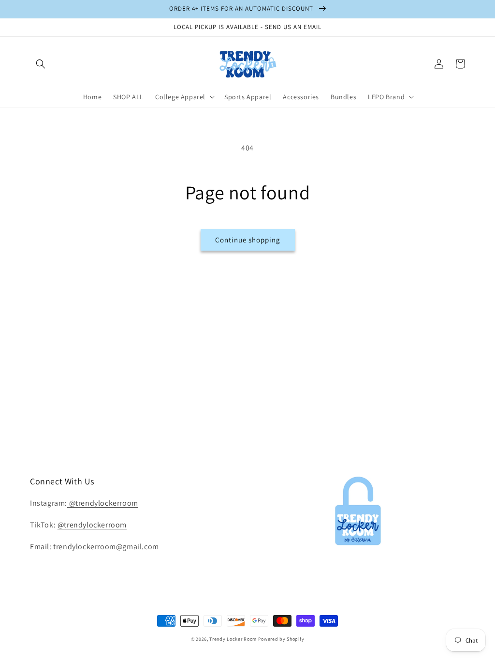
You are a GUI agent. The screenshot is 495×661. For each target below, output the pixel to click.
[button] (40, 64)
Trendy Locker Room (233, 639)
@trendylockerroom (102, 503)
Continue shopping (247, 239)
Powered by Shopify (281, 639)
